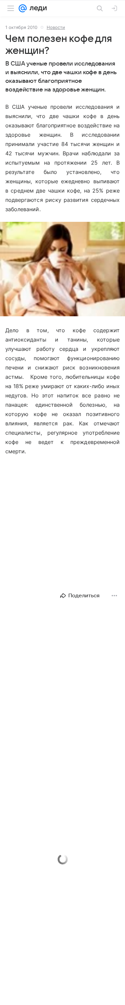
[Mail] (23, 8)
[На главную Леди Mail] (37, 8)
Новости (56, 27)
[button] (62, 270)
